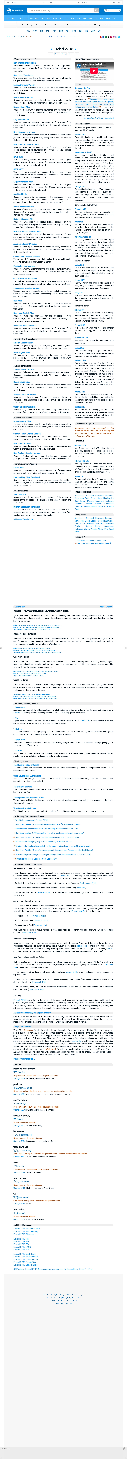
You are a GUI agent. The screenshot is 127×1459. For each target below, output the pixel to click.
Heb (77, 54)
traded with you (94, 104)
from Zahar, (93, 107)
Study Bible (20, 607)
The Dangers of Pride (22, 787)
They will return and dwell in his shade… (30, 673)
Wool (111, 506)
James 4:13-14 (41, 920)
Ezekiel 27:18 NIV (21, 1239)
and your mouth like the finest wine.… (28, 675)
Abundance (79, 495)
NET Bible (17, 301)
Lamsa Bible (18, 467)
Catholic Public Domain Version (27, 434)
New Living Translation (23, 75)
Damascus (79, 104)
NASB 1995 (18, 157)
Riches (98, 504)
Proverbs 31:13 (81, 337)
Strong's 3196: (19, 1172)
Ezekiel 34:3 (80, 325)
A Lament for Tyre (82, 88)
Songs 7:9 (79, 292)
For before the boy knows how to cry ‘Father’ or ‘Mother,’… (35, 650)
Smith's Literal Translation (24, 407)
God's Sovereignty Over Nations (27, 776)
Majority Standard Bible (23, 343)
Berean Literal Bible (21, 107)
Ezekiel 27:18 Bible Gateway (25, 1231)
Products (78, 504)
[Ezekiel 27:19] (124, 653)
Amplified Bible (20, 194)
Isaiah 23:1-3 (80, 360)
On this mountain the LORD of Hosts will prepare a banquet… (37, 671)
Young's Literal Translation (24, 394)
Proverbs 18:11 (38, 916)
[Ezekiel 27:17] (3, 653)
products (78, 102)
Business (99, 495)
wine (106, 104)
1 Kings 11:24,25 (82, 461)
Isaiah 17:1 (82, 946)
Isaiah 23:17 (80, 407)
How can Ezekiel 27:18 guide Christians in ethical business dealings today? (48, 837)
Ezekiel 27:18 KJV (21, 1250)
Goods (93, 498)
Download (109, 118)
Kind (76, 501)
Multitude (109, 501)
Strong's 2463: (19, 1188)
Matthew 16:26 (29, 932)
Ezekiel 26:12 (80, 134)
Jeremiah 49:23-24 (83, 237)
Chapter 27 (21, 37)
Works (77, 509)
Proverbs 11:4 (40, 925)
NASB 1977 (18, 169)
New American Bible (22, 443)
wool (84, 107)
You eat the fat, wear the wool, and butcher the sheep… (35, 696)
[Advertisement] (65, 587)
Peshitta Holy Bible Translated (26, 477)
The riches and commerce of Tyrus (91, 540)
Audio (50, 54)
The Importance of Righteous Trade (28, 797)
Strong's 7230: (19, 1078)
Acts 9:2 (109, 948)
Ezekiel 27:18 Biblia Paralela (25, 1257)
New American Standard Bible (26, 144)
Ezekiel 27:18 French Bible (24, 1262)
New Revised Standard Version (26, 453)
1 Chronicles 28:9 (36, 989)
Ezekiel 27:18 (19, 1000)
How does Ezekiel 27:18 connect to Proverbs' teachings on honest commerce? (49, 833)
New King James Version (24, 132)
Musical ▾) (95, 59)
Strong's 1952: (19, 1125)
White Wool (20, 740)
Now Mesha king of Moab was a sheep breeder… (32, 694)
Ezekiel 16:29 (80, 209)
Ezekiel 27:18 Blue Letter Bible (26, 1229)
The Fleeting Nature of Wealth (26, 765)
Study (64, 54)
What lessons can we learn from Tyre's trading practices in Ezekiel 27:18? (47, 829)
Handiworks (108, 498)
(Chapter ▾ (24, 59)
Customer (109, 495)
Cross (57, 54)
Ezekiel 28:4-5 (77, 911)
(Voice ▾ (89, 59)
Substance (109, 504)
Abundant (90, 495)
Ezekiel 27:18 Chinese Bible (25, 1259)
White (100, 506)
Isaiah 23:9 (80, 888)
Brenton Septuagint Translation (26, 507)
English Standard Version (24, 85)
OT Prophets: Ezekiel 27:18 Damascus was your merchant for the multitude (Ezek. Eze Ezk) (52, 1269)
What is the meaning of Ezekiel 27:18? (31, 820)
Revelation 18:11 (45, 892)
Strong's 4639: (19, 1094)
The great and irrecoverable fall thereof (94, 543)
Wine (106, 506)
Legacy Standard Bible (23, 182)
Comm (71, 54)
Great (100, 498)
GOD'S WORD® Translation (25, 278)
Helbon (18, 729)
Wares (87, 506)
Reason (89, 504)
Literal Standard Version (23, 369)
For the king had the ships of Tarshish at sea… (32, 629)
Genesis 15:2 (80, 445)
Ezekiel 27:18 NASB (22, 1247)
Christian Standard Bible (23, 219)
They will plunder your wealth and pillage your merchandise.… (37, 625)
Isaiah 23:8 (79, 348)
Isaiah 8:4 (79, 222)
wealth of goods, (106, 102)
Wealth (94, 506)
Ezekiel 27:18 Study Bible (24, 1254)
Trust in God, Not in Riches (24, 808)
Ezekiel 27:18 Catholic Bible (25, 1265)
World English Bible (21, 352)
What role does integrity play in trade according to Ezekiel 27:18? (43, 841)
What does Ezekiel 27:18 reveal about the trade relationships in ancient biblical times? (52, 846)
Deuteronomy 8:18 (88, 883)
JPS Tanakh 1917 (21, 494)
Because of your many (102, 99)
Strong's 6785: (19, 1203)
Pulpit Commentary (22, 1026)
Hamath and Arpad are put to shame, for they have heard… (37, 652)
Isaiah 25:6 (79, 265)
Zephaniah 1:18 (39, 982)
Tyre (17, 718)
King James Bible (21, 119)
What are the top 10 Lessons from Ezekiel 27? (36, 859)
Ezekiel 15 (76, 1041)
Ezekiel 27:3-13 (66, 876)
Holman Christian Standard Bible (27, 231)
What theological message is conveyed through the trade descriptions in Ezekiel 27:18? (53, 854)
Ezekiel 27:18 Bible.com (23, 1234)
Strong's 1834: (19, 1141)
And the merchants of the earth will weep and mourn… (36, 627)
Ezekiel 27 (18, 713)
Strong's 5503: (19, 1157)
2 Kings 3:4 (79, 310)
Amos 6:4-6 (71, 972)
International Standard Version (26, 288)
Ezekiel (14, 37)
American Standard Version (25, 244)
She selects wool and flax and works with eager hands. (35, 698)
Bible (9, 37)
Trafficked (79, 506)
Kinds (82, 501)
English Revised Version (24, 266)
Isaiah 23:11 (80, 392)
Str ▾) (34, 59)
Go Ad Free (5, 1449)
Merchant (99, 501)
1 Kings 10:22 (80, 186)
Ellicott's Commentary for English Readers (32, 1013)
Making (90, 501)
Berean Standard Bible (23, 97)
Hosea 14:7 (79, 280)
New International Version (24, 63)
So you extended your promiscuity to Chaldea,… (33, 648)
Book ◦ (102, 607)
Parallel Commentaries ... (24, 1059)
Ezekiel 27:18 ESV (21, 1244)
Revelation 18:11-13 (83, 152)
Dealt (87, 498)
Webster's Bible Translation (25, 325)
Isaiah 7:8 (79, 476)
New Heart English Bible (23, 313)
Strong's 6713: (19, 1219)
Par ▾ (30, 59)
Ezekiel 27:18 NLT (21, 1241)
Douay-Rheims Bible (22, 421)
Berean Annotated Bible (23, 207)
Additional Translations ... (24, 519)
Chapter (109, 607)
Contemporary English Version (26, 256)
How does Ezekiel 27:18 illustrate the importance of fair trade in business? (47, 824)
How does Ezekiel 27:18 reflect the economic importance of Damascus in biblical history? (54, 850)
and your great (90, 102)
